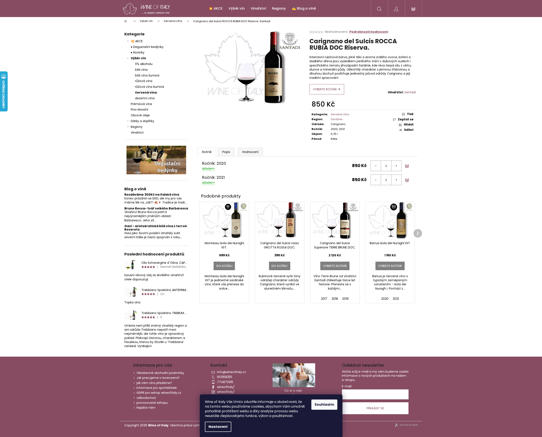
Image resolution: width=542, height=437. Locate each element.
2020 (384, 299)
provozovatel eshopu (152, 403)
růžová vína (143, 81)
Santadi (410, 92)
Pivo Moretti (139, 109)
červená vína (146, 92)
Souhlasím (324, 404)
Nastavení (218, 426)
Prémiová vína (142, 104)
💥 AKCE (137, 41)
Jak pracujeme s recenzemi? (158, 378)
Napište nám (146, 407)
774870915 (225, 382)
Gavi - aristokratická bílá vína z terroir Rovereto (155, 228)
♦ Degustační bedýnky (147, 47)
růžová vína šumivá (149, 87)
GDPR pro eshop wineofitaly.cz (159, 393)
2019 (345, 299)
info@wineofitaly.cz (231, 372)
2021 (396, 299)
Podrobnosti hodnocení (368, 32)
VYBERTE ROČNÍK (335, 266)
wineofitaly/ (226, 387)
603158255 (224, 377)
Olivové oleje (140, 115)
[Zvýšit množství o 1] (396, 166)
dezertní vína (145, 98)
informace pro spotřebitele (157, 388)
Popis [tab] (226, 152)
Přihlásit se (375, 408)
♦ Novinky (137, 52)
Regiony (136, 127)
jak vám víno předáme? (154, 383)
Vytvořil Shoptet (409, 425)
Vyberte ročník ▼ (327, 89)
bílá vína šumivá (147, 75)
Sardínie (336, 119)
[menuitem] (216, 8)
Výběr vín (138, 58)
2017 (324, 299)
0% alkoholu (143, 64)
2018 (335, 299)
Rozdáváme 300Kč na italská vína (151, 194)
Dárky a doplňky (142, 121)
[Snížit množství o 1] (376, 166)
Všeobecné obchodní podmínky (160, 373)
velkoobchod (146, 398)
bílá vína (141, 70)
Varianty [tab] (207, 152)
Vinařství (137, 132)
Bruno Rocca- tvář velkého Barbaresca (156, 208)
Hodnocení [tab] (250, 152)
